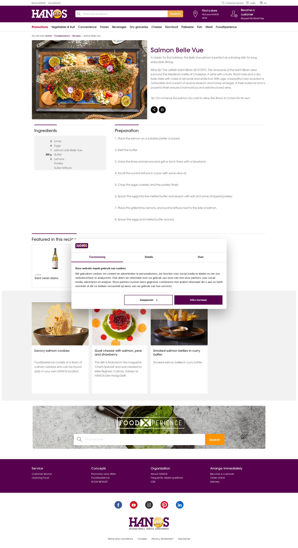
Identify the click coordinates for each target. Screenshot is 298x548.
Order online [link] (217, 477)
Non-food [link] (171, 27)
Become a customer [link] (222, 474)
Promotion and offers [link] (103, 474)
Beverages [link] (119, 27)
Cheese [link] (156, 27)
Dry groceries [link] (139, 27)
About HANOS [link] (38, 3)
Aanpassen (146, 299)
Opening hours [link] (40, 477)
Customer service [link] (234, 3)
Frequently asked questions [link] (167, 477)
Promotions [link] (40, 27)
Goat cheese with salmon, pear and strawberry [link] (118, 352)
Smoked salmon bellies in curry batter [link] (176, 352)
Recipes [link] (76, 35)
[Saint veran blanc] (55, 259)
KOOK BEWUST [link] (99, 481)
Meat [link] (209, 27)
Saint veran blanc (46, 278)
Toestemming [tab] (97, 256)
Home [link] (49, 35)
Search (214, 440)
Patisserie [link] (187, 27)
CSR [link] (153, 481)
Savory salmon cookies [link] (51, 350)
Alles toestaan (198, 299)
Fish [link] (199, 27)
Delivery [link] (215, 481)
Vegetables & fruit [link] (63, 27)
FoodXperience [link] (226, 27)
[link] (251, 3)
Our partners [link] (54, 3)
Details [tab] (149, 256)
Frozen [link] (104, 27)
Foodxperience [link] (62, 35)
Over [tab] (201, 256)
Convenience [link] (87, 27)
